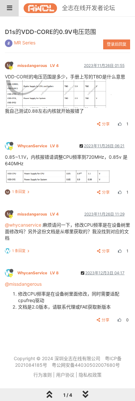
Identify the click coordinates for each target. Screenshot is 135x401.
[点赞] (119, 124)
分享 (106, 123)
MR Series (24, 42)
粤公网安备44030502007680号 (86, 365)
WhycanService (38, 145)
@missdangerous (23, 284)
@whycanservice (23, 225)
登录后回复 (116, 44)
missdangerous (38, 65)
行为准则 (42, 374)
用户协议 (65, 374)
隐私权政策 (90, 374)
